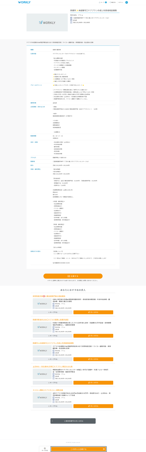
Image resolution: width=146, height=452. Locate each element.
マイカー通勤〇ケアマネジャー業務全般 (48, 390)
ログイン (121, 2)
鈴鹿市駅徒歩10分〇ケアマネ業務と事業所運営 (51, 319)
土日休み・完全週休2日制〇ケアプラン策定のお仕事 (53, 366)
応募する (74, 276)
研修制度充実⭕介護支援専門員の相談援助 (49, 296)
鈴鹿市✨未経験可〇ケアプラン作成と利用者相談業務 (53, 343)
